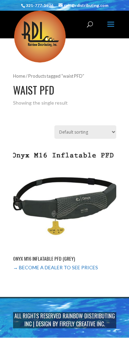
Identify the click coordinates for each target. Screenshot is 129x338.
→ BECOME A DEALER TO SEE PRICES (55, 267)
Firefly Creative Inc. (82, 324)
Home (19, 76)
